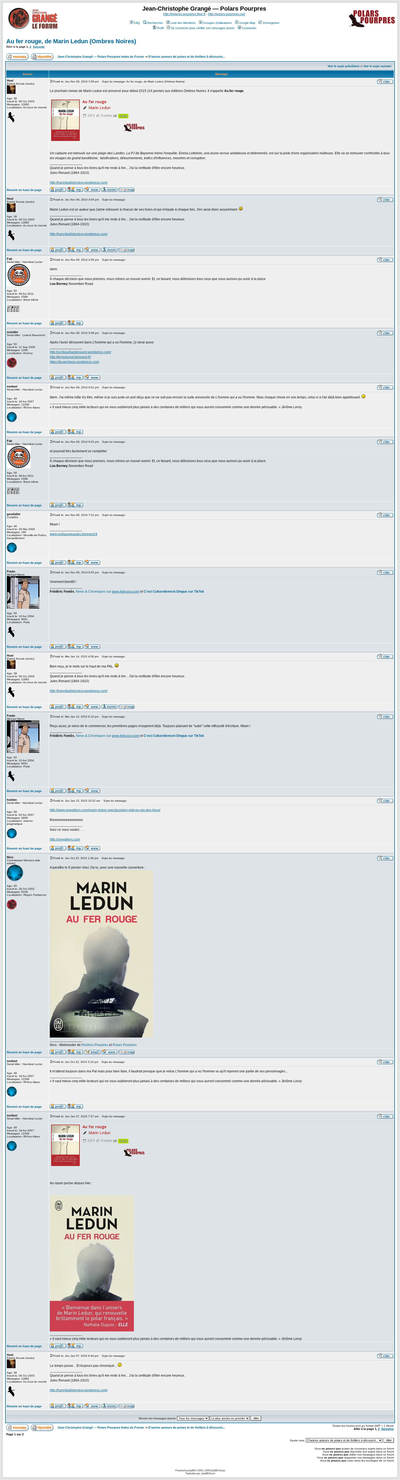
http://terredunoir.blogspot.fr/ (70, 357)
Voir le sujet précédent (343, 66)
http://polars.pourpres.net (226, 14)
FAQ (137, 22)
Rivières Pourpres (95, 1045)
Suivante (39, 46)
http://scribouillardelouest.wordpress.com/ (80, 352)
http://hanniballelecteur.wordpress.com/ (78, 182)
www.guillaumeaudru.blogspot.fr (73, 534)
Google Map (247, 22)
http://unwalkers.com (65, 839)
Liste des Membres (183, 22)
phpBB (191, 1470)
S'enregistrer (271, 22)
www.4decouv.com (125, 591)
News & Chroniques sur (94, 591)
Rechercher (155, 22)
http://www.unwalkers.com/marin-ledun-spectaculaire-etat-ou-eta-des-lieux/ (105, 810)
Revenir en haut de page (24, 190)
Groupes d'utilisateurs (217, 22)
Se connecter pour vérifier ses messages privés (203, 28)
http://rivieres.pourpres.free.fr (184, 14)
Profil (160, 28)
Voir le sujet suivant (377, 66)
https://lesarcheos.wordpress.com (74, 362)
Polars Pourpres (125, 1045)
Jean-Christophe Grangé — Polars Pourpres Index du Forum (100, 56)
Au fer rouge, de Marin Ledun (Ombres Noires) (71, 41)
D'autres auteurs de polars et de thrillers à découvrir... (186, 56)
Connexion (249, 28)
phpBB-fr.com (208, 1473)
